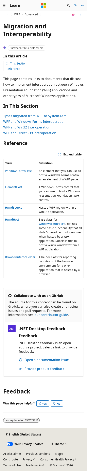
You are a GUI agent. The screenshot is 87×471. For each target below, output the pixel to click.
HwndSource (13, 207)
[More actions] (80, 14)
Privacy (27, 459)
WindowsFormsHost (18, 171)
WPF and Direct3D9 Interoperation (29, 133)
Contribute (10, 459)
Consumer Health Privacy (57, 459)
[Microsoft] (43, 5)
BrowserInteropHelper (20, 257)
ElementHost (13, 187)
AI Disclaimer (12, 454)
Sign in (79, 5)
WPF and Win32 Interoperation (26, 127)
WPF (17, 14)
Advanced (31, 14)
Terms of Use (12, 465)
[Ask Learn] (73, 14)
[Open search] (69, 5)
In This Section (16, 63)
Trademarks (34, 465)
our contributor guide (51, 315)
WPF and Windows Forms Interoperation (34, 121)
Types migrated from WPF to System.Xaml (35, 116)
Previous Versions (38, 454)
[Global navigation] (4, 5)
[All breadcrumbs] (6, 14)
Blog (58, 454)
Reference (13, 69)
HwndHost (12, 219)
